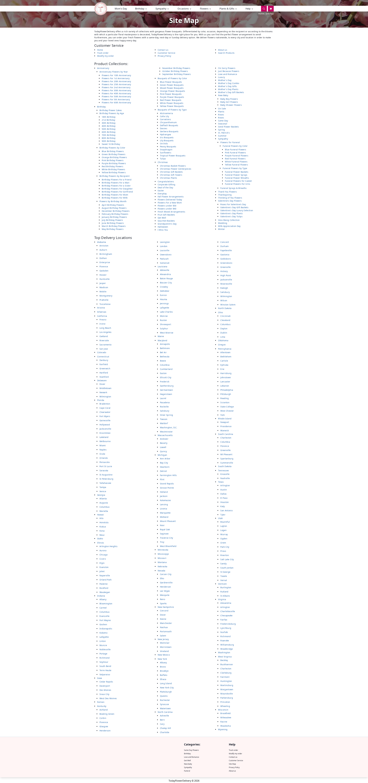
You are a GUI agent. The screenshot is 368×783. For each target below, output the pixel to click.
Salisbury (164, 410)
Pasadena (165, 402)
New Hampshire (166, 607)
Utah (220, 518)
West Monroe (166, 332)
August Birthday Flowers (114, 208)
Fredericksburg (228, 623)
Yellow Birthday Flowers (114, 172)
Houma (163, 299)
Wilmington (105, 396)
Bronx (163, 666)
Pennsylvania (224, 348)
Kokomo (103, 632)
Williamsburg (227, 644)
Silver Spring (166, 415)
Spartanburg (226, 458)
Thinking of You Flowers (230, 197)
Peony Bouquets (168, 146)
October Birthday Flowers (175, 71)
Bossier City (166, 282)
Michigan (162, 455)
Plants (221, 111)
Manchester (166, 623)
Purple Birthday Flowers (114, 163)
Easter (161, 190)
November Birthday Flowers (176, 68)
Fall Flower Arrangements (171, 196)
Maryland (162, 340)
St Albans (225, 595)
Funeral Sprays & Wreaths (233, 188)
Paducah (164, 258)
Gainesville (105, 420)
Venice (102, 491)
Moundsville (226, 693)
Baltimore (165, 348)
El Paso (223, 498)
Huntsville (104, 279)
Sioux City (104, 694)
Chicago (103, 554)
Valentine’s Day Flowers (230, 200)
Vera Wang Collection (229, 220)
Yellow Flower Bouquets (172, 106)
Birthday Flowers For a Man (115, 182)
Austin (223, 489)
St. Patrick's (224, 132)
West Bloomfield (168, 546)
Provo (223, 551)
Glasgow (103, 726)
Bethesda (164, 356)
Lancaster (225, 381)
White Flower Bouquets (171, 103)
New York (162, 659)
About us (222, 49)
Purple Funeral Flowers (236, 155)
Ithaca (163, 679)
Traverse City (166, 537)
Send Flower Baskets (228, 126)
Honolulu (104, 522)
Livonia (163, 508)
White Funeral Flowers (236, 161)
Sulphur (164, 328)
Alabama (101, 242)
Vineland (164, 651)
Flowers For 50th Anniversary (116, 96)
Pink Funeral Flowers (235, 152)
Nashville (225, 478)
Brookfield (225, 713)
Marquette (165, 512)
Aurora (102, 550)
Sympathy (223, 138)
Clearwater (105, 412)
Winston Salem (227, 304)
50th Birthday (109, 129)
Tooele (223, 576)
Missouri (162, 558)
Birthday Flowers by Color (112, 147)
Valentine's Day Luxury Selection (236, 210)
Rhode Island (224, 418)
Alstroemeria (166, 113)
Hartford (103, 372)
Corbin (102, 718)
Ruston (163, 320)
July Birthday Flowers (112, 220)
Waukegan (104, 592)
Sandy (223, 563)
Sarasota (103, 470)
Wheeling (225, 706)
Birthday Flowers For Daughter (117, 188)
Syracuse (164, 704)
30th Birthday (109, 123)
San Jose (103, 348)
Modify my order (105, 56)
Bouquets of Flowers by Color (172, 78)
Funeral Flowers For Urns (237, 184)
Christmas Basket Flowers (173, 165)
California (102, 316)
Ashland (103, 709)
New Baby (223, 95)
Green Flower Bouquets (172, 85)
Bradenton (104, 403)
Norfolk (224, 632)
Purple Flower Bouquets (172, 97)
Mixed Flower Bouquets (172, 88)
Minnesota (163, 549)
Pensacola (104, 462)
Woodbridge (226, 648)
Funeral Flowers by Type (235, 168)
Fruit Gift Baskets (166, 214)
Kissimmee (104, 433)
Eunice (163, 295)
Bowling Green (106, 714)
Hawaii (100, 514)
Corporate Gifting (166, 184)
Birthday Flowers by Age (111, 113)
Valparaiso (104, 674)
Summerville (226, 462)
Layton (223, 526)
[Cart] (271, 8)
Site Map (232, 764)
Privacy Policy (164, 56)
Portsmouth (166, 631)
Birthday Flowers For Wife (115, 197)
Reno (162, 599)
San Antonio (226, 510)
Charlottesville (227, 611)
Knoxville (224, 474)
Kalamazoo (165, 500)
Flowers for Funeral (230, 142)
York (222, 415)
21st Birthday (108, 120)
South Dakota (224, 466)
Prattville (104, 299)
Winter (221, 229)
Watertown (165, 708)
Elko (162, 578)
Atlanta (103, 498)
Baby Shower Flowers (231, 105)
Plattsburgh (166, 691)
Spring (221, 129)
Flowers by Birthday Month (113, 201)
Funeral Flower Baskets (236, 171)
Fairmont (224, 677)
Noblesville (105, 649)
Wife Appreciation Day (229, 226)
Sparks (163, 603)
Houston (224, 502)
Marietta (103, 511)
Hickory (224, 271)
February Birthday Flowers (115, 214)
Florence (103, 266)
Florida (100, 400)
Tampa (102, 487)
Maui (102, 535)
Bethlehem (225, 356)
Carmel (103, 607)
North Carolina (165, 712)
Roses (221, 114)
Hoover (103, 274)
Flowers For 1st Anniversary (116, 78)
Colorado (101, 352)
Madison (103, 287)
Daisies (163, 128)
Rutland (224, 591)
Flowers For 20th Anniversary (116, 81)
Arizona (101, 307)
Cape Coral (105, 408)
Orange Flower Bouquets (172, 91)
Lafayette (104, 637)
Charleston (225, 437)
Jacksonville (105, 428)
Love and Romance (227, 74)
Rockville (164, 406)
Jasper (102, 283)
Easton (163, 373)
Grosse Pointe (167, 487)
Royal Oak (165, 529)
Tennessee (223, 470)
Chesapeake (226, 615)
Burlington (225, 587)
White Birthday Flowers (113, 169)
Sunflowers (165, 152)
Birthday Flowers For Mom (115, 194)
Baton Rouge (166, 278)
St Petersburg (106, 478)
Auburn (103, 249)
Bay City (164, 462)
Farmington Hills (168, 475)
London (163, 246)
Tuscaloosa (105, 304)
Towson (163, 419)
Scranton (224, 402)
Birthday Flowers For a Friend (116, 179)
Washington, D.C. (168, 427)
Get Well (162, 217)
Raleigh (224, 288)
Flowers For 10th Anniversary (116, 75)
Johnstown (225, 377)
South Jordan (226, 567)
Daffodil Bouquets (169, 125)
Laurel (163, 398)
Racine (223, 721)
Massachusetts (165, 435)
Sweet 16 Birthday (111, 144)
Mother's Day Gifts (227, 86)
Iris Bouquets (167, 137)
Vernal (223, 580)
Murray (224, 534)
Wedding (222, 223)
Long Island (166, 683)
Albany (102, 599)
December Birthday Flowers (116, 211)
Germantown (166, 390)
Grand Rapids (167, 483)
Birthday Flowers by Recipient (114, 176)
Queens (164, 696)
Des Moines (105, 690)
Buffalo (163, 675)
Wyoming (222, 729)
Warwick (224, 430)
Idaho (100, 538)
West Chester (227, 410)
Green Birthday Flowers (113, 154)
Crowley (164, 286)
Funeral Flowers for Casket (238, 181)
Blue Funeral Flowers (235, 149)
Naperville (104, 575)
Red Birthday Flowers (112, 166)
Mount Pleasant (168, 521)
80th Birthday (109, 138)
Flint (162, 479)
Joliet (102, 571)
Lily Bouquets (167, 140)
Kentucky (101, 706)
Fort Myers (104, 416)
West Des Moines (108, 698)
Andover (164, 438)
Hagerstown (166, 394)
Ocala (102, 453)
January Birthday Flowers (114, 217)
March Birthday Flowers (114, 226)
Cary (162, 724)
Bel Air (163, 352)
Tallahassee (105, 483)
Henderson (105, 730)
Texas (221, 481)
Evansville (104, 616)
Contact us (163, 49)
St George (225, 572)
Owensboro (165, 254)
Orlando (103, 458)
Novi (162, 525)
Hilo (101, 518)
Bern (162, 719)
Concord (164, 610)
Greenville (225, 267)
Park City (224, 546)
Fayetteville (226, 250)
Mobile (102, 291)
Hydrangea (165, 134)
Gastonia (224, 254)
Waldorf (164, 423)
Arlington (225, 485)
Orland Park (105, 579)
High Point (225, 275)
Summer (222, 135)
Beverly (163, 443)
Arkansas (101, 311)
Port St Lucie (105, 466)
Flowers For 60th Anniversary (116, 102)
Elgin (102, 563)
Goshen (103, 624)
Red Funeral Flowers (235, 158)
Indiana (101, 595)
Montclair (165, 642)
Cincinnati (225, 316)
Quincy (163, 451)
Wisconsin (223, 709)
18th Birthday (109, 117)
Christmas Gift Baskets (171, 171)
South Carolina (225, 434)
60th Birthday (109, 132)
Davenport (104, 685)
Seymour (103, 662)
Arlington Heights (108, 546)
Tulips (163, 158)
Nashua (164, 627)
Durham (224, 246)
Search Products (226, 52)
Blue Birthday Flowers (113, 151)
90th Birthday (109, 141)
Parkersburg (226, 697)
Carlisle (224, 360)
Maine (161, 336)
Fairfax (223, 619)
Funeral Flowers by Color (235, 146)
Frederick (164, 381)
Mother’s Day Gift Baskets (231, 92)
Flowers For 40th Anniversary (116, 93)
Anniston (104, 245)
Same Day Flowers (191, 750)
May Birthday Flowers (112, 229)
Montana (162, 562)
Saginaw (164, 533)
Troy (162, 542)
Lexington (165, 242)
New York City (167, 687)
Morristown (166, 647)
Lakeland (104, 437)
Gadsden (103, 270)
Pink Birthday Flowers (112, 160)
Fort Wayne (105, 620)
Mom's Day (121, 8)
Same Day (223, 120)
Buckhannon (226, 664)
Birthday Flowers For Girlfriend (117, 191)
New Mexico (164, 654)
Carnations (165, 119)
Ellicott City (165, 377)
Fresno (102, 319)
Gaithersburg (167, 385)
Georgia (101, 495)
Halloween (163, 226)
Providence (226, 426)
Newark (103, 392)
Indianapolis (105, 628)
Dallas (223, 493)
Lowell (163, 447)
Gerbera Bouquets (169, 131)
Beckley (224, 660)
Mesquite (164, 595)
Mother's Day (224, 80)
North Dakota (224, 308)
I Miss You (163, 229)
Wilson (223, 300)
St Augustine (105, 474)
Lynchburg (225, 628)
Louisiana (162, 266)
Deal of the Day (165, 187)
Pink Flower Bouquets (171, 94)
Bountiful (225, 521)
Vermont (222, 583)
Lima (222, 336)
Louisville (164, 250)
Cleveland (225, 320)
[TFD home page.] (100, 9)
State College (227, 406)
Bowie (163, 360)
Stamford (104, 376)
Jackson (163, 496)
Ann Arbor (165, 458)
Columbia (165, 365)
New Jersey (163, 639)
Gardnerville (166, 582)
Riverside (104, 340)
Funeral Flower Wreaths (237, 178)
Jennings (164, 303)
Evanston (104, 567)
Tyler (222, 514)
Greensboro (226, 263)
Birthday (101, 106)
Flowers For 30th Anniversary (116, 90)
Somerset (164, 263)
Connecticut (103, 356)
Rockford (103, 588)
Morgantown (226, 689)
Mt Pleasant (226, 454)
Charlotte (164, 732)
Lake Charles (166, 311)
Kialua (102, 526)
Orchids (164, 143)
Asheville (164, 715)
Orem (223, 542)
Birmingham (105, 254)
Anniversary (103, 68)
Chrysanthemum (168, 122)
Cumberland (166, 369)
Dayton (223, 328)
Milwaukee (225, 717)
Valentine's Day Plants (231, 213)
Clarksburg (226, 672)
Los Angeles (105, 332)
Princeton (225, 702)
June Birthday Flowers (113, 223)
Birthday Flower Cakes (110, 110)
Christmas (163, 162)
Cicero (102, 558)
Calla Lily (164, 116)
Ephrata (224, 365)
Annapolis (165, 344)
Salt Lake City (227, 559)
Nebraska (162, 566)
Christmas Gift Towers (171, 174)
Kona (102, 530)
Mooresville (226, 283)
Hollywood (104, 424)
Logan (223, 530)
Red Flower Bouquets (170, 100)
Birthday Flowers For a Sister (116, 185)
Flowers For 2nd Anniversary (116, 87)
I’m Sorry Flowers (226, 68)
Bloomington (105, 603)
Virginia (222, 599)
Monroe (164, 316)
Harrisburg (226, 373)
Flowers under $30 (167, 205)
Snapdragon (166, 149)
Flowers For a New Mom (170, 202)
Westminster (166, 431)
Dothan (103, 258)
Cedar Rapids (106, 681)
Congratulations (166, 181)
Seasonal (222, 123)
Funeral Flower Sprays (236, 174)
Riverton (224, 555)
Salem (163, 635)
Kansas (100, 702)
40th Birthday (109, 126)
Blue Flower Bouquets (171, 82)
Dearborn (165, 467)
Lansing (164, 504)
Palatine (103, 583)
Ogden (223, 538)
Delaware (102, 380)
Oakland (103, 336)
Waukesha (225, 725)
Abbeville (164, 270)
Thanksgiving (225, 194)
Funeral (187, 771)
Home (100, 49)
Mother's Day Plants (228, 89)
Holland (164, 492)
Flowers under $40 (167, 208)
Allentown (225, 352)
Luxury (221, 77)
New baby (188, 764)
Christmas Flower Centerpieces (175, 168)
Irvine (102, 323)
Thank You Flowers (227, 191)
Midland (164, 517)
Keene (163, 619)
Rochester (165, 700)
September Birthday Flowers (176, 74)
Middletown (105, 388)
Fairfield (103, 364)
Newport (224, 422)
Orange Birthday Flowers (114, 157)
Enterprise (104, 262)
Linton (102, 641)
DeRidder (164, 291)
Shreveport (165, 324)
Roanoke (224, 640)
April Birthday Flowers (113, 205)
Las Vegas (165, 591)
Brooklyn (164, 670)
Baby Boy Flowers (229, 99)
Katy (222, 506)
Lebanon (224, 385)
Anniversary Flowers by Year (113, 71)
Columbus (104, 507)
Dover (102, 384)
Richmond (104, 657)
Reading (224, 398)
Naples (103, 449)
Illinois (100, 542)
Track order (103, 52)
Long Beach (105, 328)
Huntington (226, 681)
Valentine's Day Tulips (231, 216)
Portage (103, 653)
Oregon (222, 344)
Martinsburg (226, 685)
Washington (224, 652)
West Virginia (225, 656)
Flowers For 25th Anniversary (116, 84)
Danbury (103, 360)
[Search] (264, 9)
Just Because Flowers (228, 71)
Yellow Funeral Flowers (236, 164)
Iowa (99, 678)
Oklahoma (223, 340)
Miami (102, 445)
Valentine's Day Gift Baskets (234, 207)
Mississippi (163, 554)
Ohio (220, 312)
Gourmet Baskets (166, 220)
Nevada (161, 570)
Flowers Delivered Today (170, 199)
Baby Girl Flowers (229, 102)
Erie (222, 369)
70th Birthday (109, 135)
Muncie (103, 645)
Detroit (163, 471)
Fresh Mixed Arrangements (171, 211)
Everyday (162, 193)
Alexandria (165, 274)
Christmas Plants (168, 178)
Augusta (103, 502)
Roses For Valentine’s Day (233, 204)
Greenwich (104, 368)
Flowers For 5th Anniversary (116, 99)
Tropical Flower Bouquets (172, 155)
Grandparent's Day (167, 223)
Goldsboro (225, 258)
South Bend (105, 666)
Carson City (165, 574)
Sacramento (105, 344)
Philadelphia (226, 390)
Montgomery (105, 295)
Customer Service (166, 52)
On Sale (222, 108)
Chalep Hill (165, 728)
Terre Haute (105, 670)
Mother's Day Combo (228, 83)
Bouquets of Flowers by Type (172, 109)
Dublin (223, 332)
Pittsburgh (225, 394)
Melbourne (105, 441)
